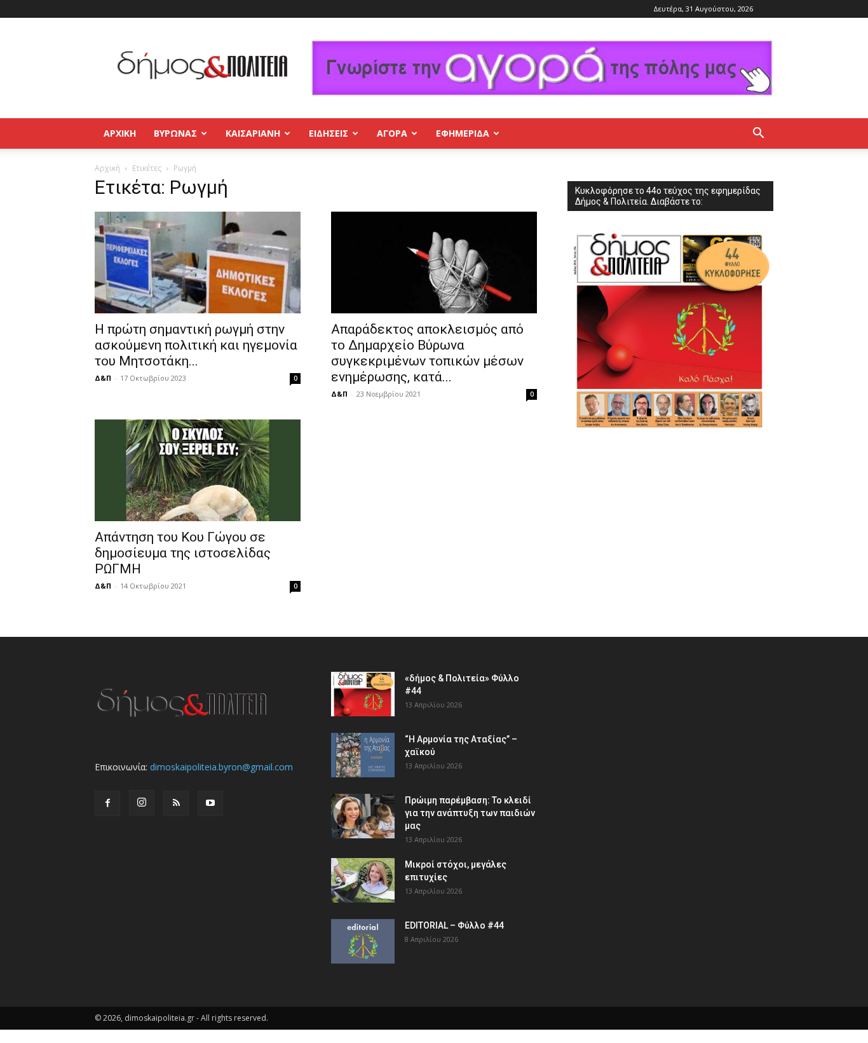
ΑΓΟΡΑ (392, 133)
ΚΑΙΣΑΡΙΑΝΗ (253, 133)
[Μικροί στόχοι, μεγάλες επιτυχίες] (363, 880)
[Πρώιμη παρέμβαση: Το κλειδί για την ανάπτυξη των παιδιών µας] (363, 816)
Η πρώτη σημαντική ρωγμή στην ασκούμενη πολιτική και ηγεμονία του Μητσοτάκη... (196, 345)
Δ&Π (103, 378)
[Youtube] (210, 803)
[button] (758, 134)
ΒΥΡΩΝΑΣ (175, 133)
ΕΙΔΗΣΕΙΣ (328, 133)
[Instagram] (141, 802)
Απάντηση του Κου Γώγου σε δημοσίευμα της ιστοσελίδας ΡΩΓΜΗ (183, 552)
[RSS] (176, 803)
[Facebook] (107, 803)
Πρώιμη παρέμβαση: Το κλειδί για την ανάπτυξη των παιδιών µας (470, 813)
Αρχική (120, 133)
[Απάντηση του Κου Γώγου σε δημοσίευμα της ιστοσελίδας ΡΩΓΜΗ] (198, 470)
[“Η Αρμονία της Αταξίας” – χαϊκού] (363, 755)
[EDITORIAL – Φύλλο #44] (363, 941)
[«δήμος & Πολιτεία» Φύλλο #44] (363, 694)
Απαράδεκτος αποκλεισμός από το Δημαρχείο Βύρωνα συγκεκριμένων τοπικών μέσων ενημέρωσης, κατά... (427, 353)
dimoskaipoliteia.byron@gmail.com (221, 767)
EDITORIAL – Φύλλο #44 (454, 925)
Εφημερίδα (462, 133)
